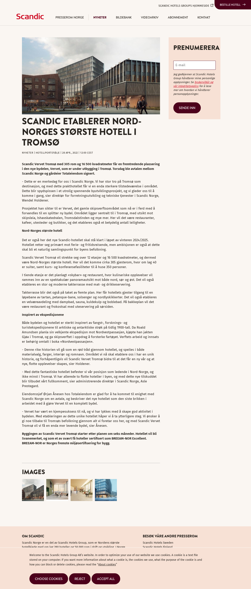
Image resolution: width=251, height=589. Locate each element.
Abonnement (178, 17)
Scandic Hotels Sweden (158, 542)
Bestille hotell (230, 4)
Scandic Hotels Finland (158, 547)
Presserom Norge (69, 17)
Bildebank (124, 17)
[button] (48, 578)
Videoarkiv (149, 17)
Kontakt (203, 17)
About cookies (107, 564)
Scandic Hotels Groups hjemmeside (183, 5)
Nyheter (99, 17)
